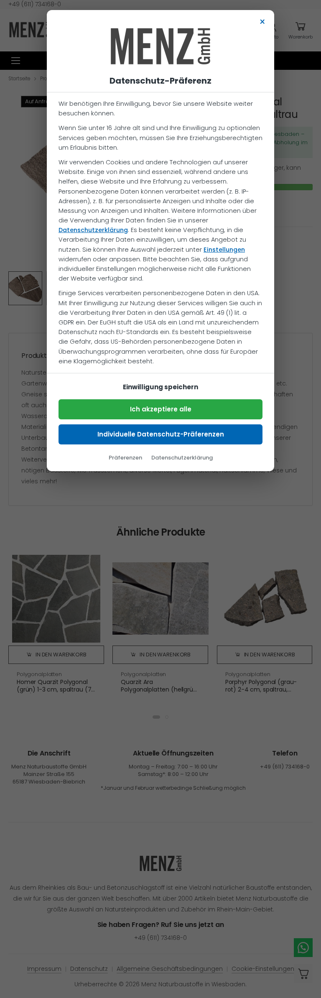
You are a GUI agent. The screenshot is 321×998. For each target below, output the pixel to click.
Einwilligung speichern (160, 387)
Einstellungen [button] (224, 249)
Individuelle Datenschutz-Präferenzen (160, 434)
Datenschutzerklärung (93, 230)
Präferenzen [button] (125, 458)
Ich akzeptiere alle (160, 409)
